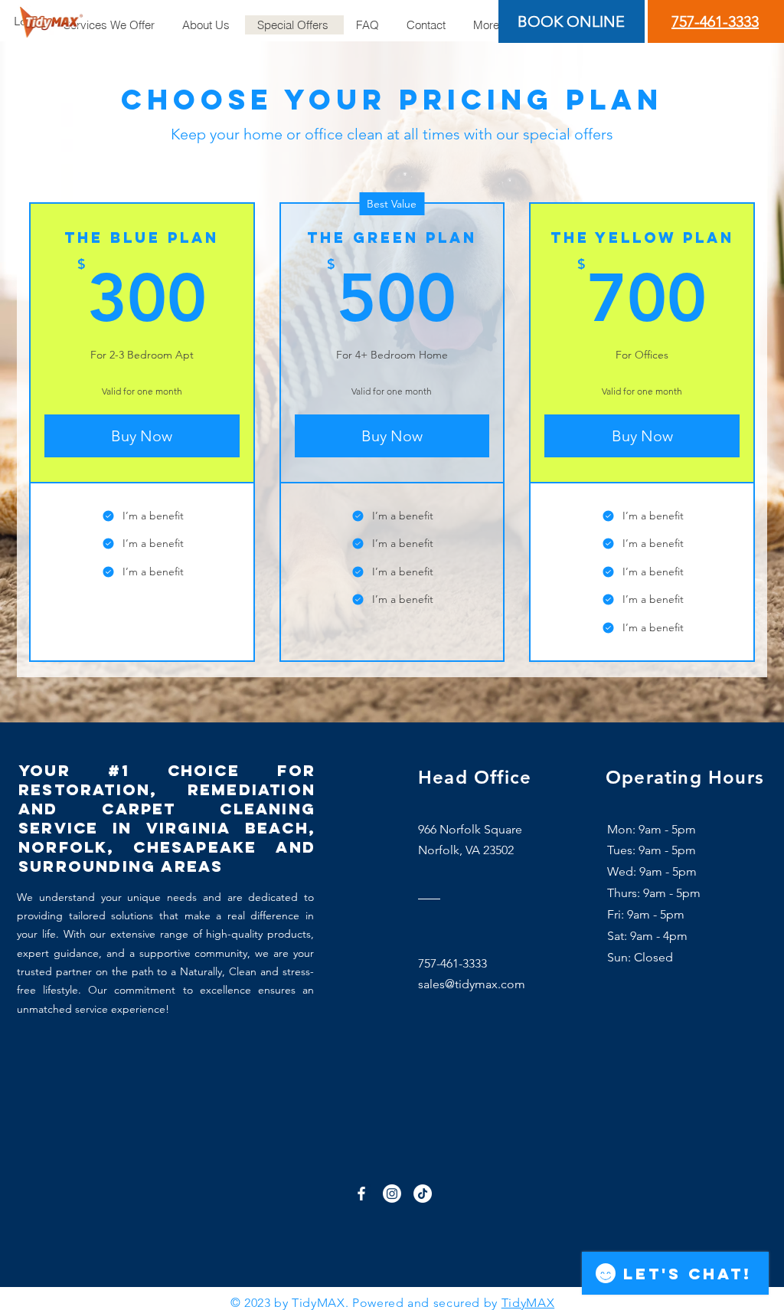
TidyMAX (527, 1302)
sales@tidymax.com (471, 984)
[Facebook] (361, 1193)
